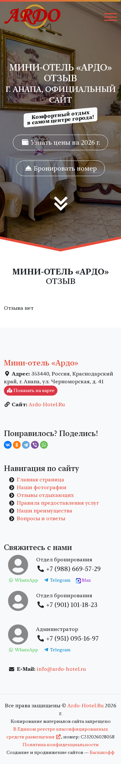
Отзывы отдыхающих (45, 495)
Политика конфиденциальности (61, 744)
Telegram (59, 580)
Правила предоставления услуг (58, 503)
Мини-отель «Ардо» (41, 362)
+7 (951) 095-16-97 (72, 638)
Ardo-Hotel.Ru (47, 404)
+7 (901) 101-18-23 (71, 605)
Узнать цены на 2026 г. (64, 142)
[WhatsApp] (44, 445)
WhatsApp (26, 580)
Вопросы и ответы (41, 518)
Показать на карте (34, 390)
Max (86, 580)
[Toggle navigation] (110, 16)
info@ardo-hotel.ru (61, 669)
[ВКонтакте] (8, 445)
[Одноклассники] (17, 445)
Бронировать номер (64, 168)
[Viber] (35, 445)
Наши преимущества (44, 511)
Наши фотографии (41, 487)
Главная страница (40, 480)
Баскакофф (102, 752)
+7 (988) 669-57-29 (73, 569)
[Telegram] (26, 445)
